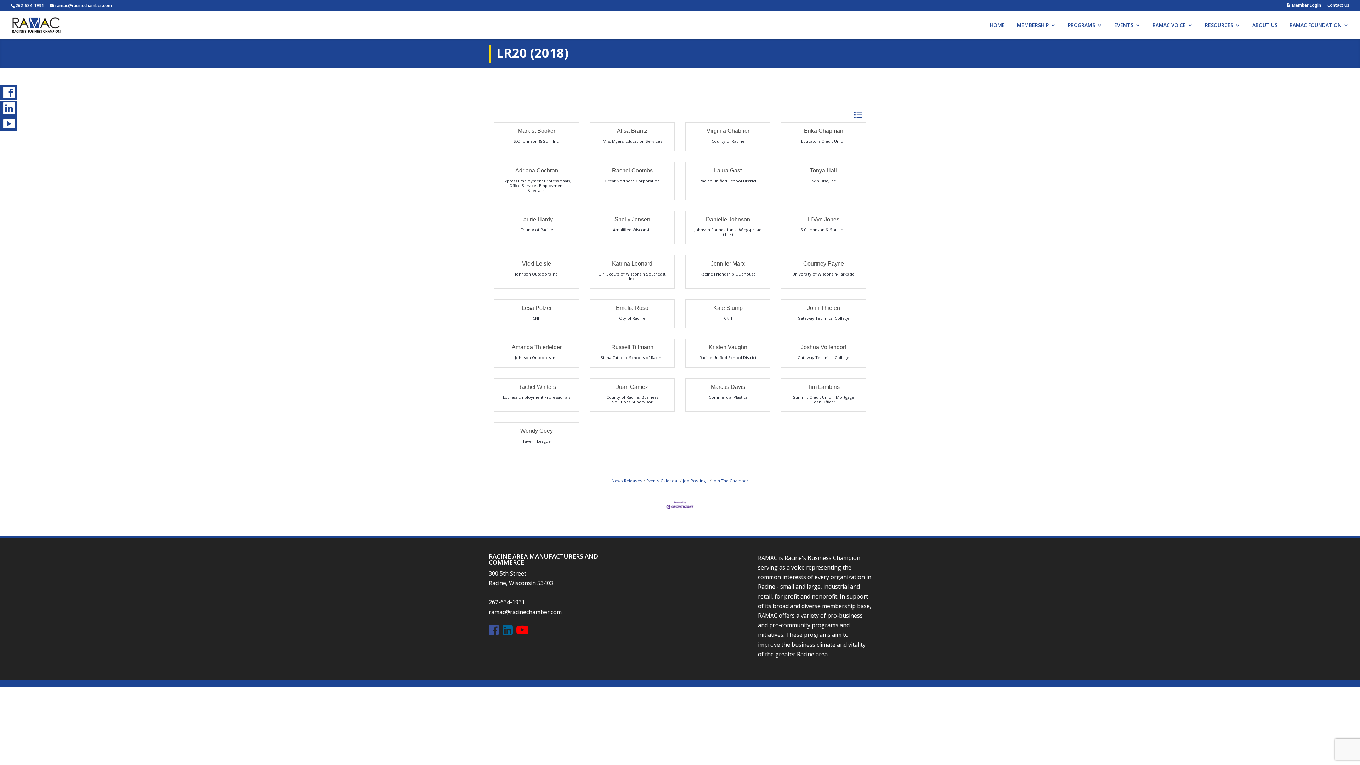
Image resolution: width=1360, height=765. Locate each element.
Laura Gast (728, 171)
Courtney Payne (823, 264)
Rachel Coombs (632, 171)
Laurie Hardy (536, 219)
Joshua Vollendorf (823, 347)
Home (997, 25)
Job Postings (696, 480)
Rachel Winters (536, 387)
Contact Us (1338, 5)
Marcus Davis (728, 387)
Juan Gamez (632, 387)
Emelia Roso (632, 308)
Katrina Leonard (632, 264)
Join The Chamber (730, 480)
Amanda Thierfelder (537, 347)
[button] (858, 115)
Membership (1033, 25)
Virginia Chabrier (728, 131)
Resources (1219, 25)
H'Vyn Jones (823, 219)
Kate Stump (728, 308)
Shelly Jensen (632, 219)
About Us (1264, 25)
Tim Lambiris (824, 387)
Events (1123, 25)
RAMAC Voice (1169, 25)
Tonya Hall (823, 171)
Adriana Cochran (536, 171)
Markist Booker (536, 131)
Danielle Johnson (728, 219)
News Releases (627, 480)
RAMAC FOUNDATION (1316, 25)
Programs (1081, 25)
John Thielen (823, 308)
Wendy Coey (536, 431)
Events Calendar (662, 480)
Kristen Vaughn (728, 347)
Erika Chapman (823, 131)
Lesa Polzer (537, 308)
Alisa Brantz (632, 131)
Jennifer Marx (728, 264)
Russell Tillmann (632, 347)
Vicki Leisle (536, 264)
